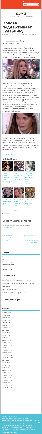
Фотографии (6, 267)
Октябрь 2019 (7, 328)
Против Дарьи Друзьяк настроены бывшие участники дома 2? (19, 204)
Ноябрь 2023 (6, 317)
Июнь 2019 (6, 335)
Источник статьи (8, 154)
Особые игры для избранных (29, 201)
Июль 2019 (6, 333)
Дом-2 (21, 13)
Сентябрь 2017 (7, 388)
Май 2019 (5, 338)
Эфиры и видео (7, 269)
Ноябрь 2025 (6, 313)
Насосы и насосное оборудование (14, 293)
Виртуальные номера (9, 289)
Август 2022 (6, 323)
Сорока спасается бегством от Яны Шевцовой (8, 238)
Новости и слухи (26, 34)
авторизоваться (7, 227)
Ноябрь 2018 (6, 353)
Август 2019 (6, 330)
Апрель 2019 (6, 340)
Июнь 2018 (6, 365)
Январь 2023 (6, 320)
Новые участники (8, 264)
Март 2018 (6, 372)
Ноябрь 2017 (6, 383)
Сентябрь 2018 (7, 358)
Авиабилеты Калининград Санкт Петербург (17, 280)
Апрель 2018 (6, 370)
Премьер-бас (6, 286)
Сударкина (7, 214)
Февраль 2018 (7, 375)
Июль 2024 (6, 315)
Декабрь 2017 (7, 380)
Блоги (4, 259)
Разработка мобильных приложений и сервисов (18, 283)
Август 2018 (6, 360)
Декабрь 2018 (7, 350)
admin (6, 34)
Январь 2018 (6, 377)
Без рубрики (6, 257)
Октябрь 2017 (7, 385)
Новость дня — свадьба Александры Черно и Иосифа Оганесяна (29, 178)
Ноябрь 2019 (6, 325)
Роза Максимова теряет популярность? (18, 177)
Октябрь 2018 (7, 355)
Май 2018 (5, 367)
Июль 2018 (6, 363)
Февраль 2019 (7, 345)
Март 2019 (6, 342)
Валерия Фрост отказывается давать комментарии (7, 177)
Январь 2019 (6, 347)
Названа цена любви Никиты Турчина (7, 201)
